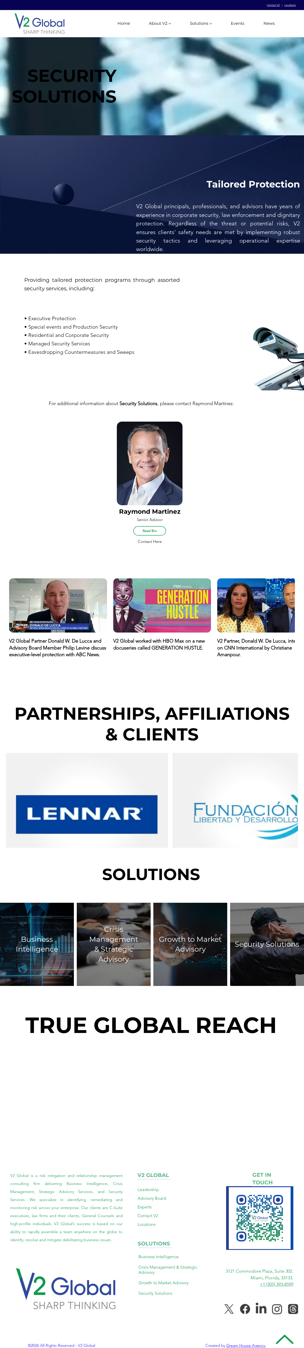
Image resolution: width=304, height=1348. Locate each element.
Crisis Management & (159, 1267)
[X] (229, 1309)
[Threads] (293, 1309)
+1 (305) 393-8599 (276, 1284)
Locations (290, 5)
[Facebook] (245, 1309)
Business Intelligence (158, 1256)
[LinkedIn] (261, 1309)
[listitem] (37, 944)
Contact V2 (273, 5)
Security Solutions (155, 1293)
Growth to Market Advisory (163, 1282)
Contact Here (150, 541)
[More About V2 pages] (170, 24)
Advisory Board (152, 1198)
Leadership (148, 1189)
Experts (145, 1207)
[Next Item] (287, 783)
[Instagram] (277, 1309)
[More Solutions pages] (211, 24)
